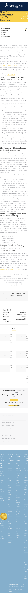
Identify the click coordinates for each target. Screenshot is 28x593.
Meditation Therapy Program (18, 519)
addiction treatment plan (19, 280)
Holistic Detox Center (9, 492)
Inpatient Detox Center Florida (8, 422)
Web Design (16, 584)
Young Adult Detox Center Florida (8, 438)
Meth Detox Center (25, 521)
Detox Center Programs (10, 465)
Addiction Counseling (18, 469)
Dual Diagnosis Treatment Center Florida (10, 441)
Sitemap (10, 591)
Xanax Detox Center (25, 576)
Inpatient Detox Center (10, 478)
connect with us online (15, 269)
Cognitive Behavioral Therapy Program (18, 503)
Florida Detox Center (13, 588)
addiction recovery (10, 280)
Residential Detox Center (10, 472)
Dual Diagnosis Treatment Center (10, 536)
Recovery (3, 32)
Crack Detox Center (25, 494)
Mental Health (4, 30)
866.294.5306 (14, 1)
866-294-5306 (1, 465)
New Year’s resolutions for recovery (9, 65)
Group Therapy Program (18, 482)
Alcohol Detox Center (25, 475)
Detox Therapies (18, 464)
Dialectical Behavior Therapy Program (18, 512)
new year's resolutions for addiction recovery (14, 282)
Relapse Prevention (5, 36)
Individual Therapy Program (18, 475)
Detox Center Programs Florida (8, 415)
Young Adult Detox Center (9, 520)
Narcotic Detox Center (25, 535)
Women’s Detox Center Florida (8, 435)
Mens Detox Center (9, 506)
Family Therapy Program (18, 488)
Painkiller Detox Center (26, 562)
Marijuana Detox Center (26, 514)
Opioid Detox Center (25, 549)
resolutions (14, 285)
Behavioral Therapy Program (18, 495)
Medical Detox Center (9, 485)
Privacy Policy (19, 589)
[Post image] (5, 337)
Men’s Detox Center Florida (7, 432)
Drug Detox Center (25, 501)
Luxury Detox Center (9, 499)
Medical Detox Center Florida (8, 425)
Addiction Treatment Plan (10, 528)
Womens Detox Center (10, 513)
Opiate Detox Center (25, 542)
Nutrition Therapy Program (18, 526)
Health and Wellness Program (18, 534)
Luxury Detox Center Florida (7, 428)
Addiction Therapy (5, 28)
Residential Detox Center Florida (8, 419)
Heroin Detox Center (25, 508)
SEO (10, 584)
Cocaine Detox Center (25, 487)
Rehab (2, 34)
